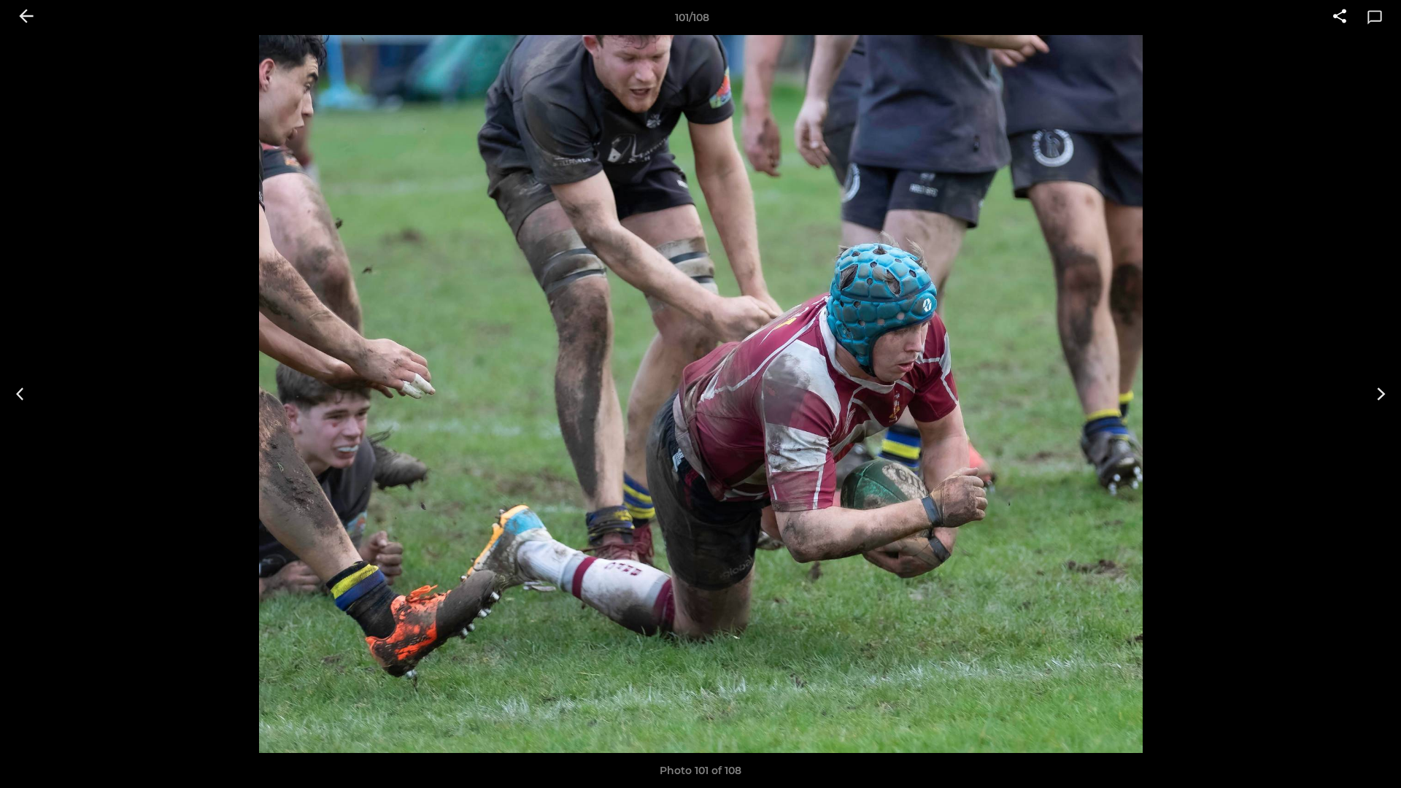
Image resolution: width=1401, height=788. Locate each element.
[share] (1339, 17)
